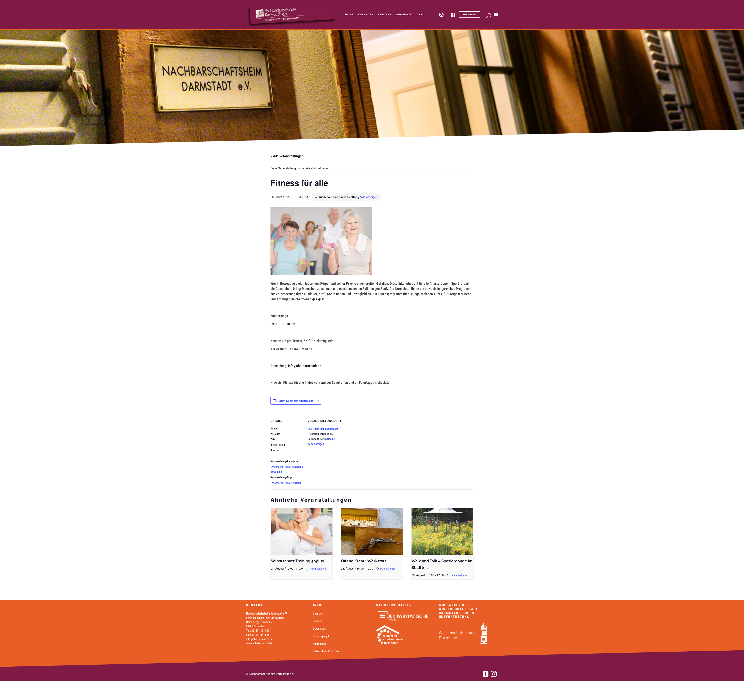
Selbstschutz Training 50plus (297, 561)
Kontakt (317, 621)
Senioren (289, 466)
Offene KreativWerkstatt (363, 561)
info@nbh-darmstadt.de (304, 366)
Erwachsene (276, 466)
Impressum (319, 644)
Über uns (318, 613)
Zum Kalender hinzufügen (296, 401)
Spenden (469, 14)
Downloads (319, 628)
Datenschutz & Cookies (326, 651)
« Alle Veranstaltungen (287, 156)
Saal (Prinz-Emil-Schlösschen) (323, 428)
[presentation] (301, 531)
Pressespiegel (321, 636)
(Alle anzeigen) (369, 197)
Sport (298, 482)
